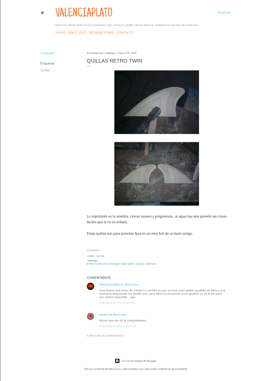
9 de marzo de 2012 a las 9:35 (117, 302)
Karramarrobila (110, 284)
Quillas (45, 70)
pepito (104, 314)
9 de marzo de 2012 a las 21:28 (118, 326)
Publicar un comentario (105, 335)
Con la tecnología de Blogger (139, 360)
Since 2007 (77, 33)
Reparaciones (101, 33)
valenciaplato (83, 14)
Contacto (125, 33)
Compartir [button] (47, 53)
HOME (60, 33)
